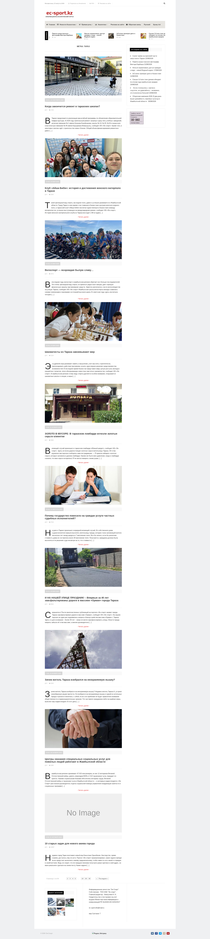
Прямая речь (87, 24)
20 (86, 878)
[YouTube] (168, 933)
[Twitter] (160, 933)
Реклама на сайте (105, 3)
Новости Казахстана (67, 24)
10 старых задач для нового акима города (70, 843)
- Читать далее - (83, 135)
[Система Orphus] (137, 113)
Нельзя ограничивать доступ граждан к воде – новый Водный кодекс (73, 35)
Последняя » (103, 878)
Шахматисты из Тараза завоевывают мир (70, 352)
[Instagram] (164, 933)
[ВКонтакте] (152, 933)
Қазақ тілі (157, 24)
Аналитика (102, 24)
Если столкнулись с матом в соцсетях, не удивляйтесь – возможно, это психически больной (144, 90)
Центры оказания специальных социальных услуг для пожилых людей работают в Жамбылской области (77, 760)
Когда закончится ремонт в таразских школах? (72, 106)
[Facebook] (156, 933)
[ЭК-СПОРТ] (59, 12)
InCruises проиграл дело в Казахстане (146, 73)
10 (82, 878)
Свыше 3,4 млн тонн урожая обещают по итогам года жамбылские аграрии (138, 35)
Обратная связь (135, 24)
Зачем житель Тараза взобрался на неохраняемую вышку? (80, 679)
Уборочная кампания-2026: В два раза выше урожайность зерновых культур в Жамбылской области (145, 98)
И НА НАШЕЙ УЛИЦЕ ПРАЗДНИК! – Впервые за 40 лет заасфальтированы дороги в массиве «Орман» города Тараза (81, 599)
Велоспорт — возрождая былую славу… (69, 270)
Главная (52, 24)
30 (89, 878)
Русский (147, 24)
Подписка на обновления (77, 3)
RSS (92, 3)
